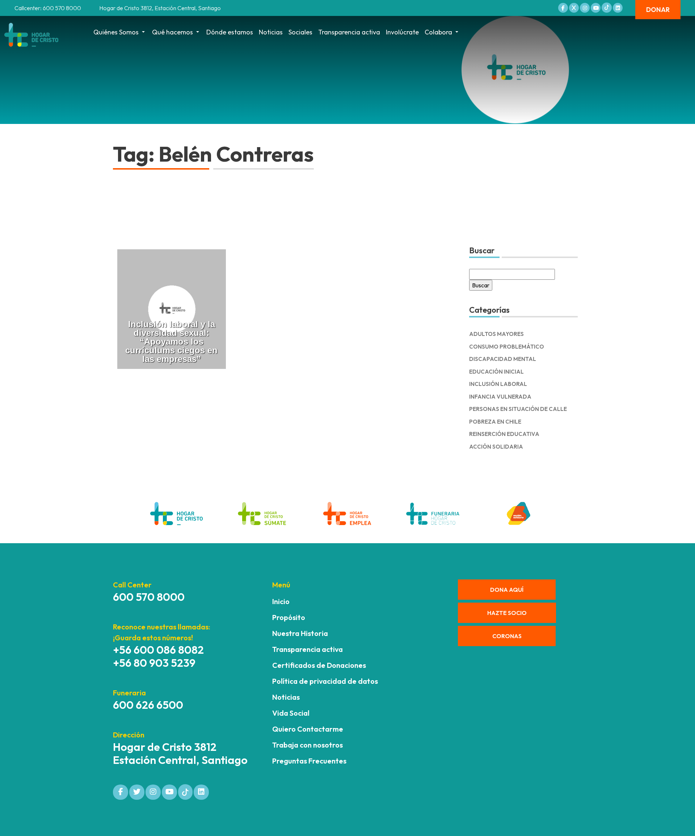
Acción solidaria (496, 446)
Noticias (271, 32)
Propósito (288, 617)
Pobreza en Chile (495, 421)
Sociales (300, 32)
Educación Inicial (496, 371)
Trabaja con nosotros (307, 744)
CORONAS (507, 636)
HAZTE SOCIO (507, 612)
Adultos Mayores (496, 333)
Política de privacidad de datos (325, 681)
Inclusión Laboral (498, 383)
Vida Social (290, 713)
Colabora (438, 32)
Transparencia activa (349, 32)
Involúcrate (402, 32)
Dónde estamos (229, 32)
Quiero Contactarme (307, 728)
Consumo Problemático (506, 346)
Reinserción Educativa (504, 434)
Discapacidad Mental (502, 358)
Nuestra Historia (300, 633)
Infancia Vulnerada (500, 396)
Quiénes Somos (116, 32)
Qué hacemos (172, 32)
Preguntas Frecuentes (309, 760)
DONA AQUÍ (506, 589)
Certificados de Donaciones (319, 665)
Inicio (281, 601)
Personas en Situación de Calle (518, 408)
